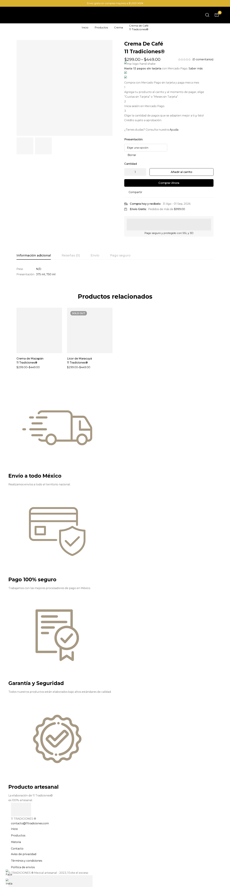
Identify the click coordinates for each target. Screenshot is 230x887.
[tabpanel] (115, 271)
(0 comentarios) (202, 59)
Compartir (135, 192)
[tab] (34, 255)
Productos (101, 27)
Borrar (132, 155)
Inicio (85, 27)
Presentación (133, 139)
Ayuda (174, 129)
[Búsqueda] (207, 15)
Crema (118, 27)
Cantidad (130, 163)
